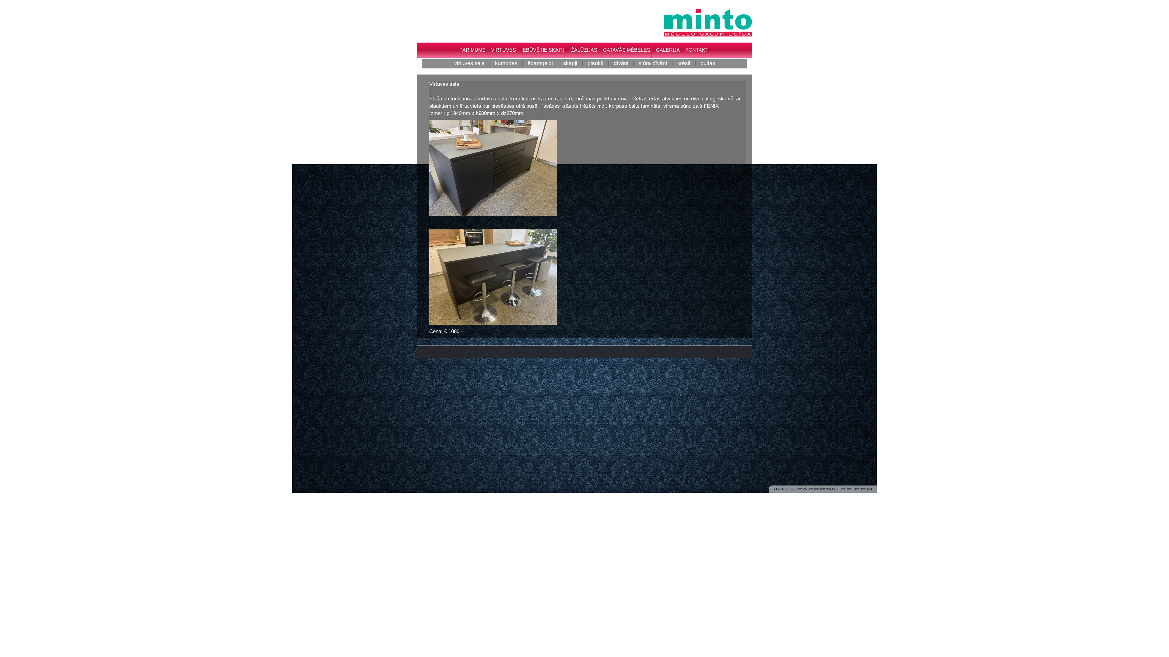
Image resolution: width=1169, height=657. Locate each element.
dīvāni (621, 63)
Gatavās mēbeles (626, 50)
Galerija (668, 50)
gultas (707, 63)
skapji (570, 63)
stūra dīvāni (653, 63)
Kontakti (697, 50)
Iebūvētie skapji (543, 50)
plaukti (595, 63)
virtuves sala (469, 63)
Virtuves (503, 50)
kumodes (506, 63)
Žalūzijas (584, 50)
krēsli (683, 63)
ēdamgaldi (540, 63)
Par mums (472, 50)
